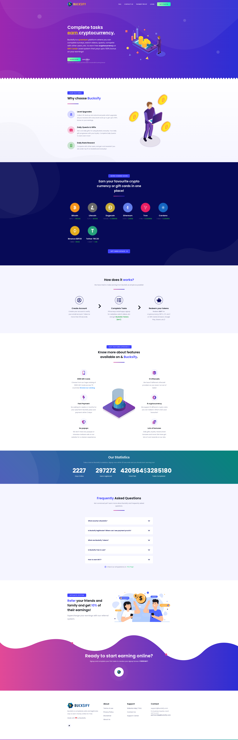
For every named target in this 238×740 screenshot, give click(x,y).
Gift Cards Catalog (118, 251)
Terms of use (108, 708)
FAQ (119, 4)
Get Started (163, 4)
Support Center (133, 716)
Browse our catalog (87, 388)
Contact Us (128, 4)
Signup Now (74, 59)
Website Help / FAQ (134, 708)
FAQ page (130, 567)
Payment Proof (141, 4)
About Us (106, 719)
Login (152, 4)
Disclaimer (107, 716)
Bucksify (82, 718)
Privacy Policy (108, 712)
